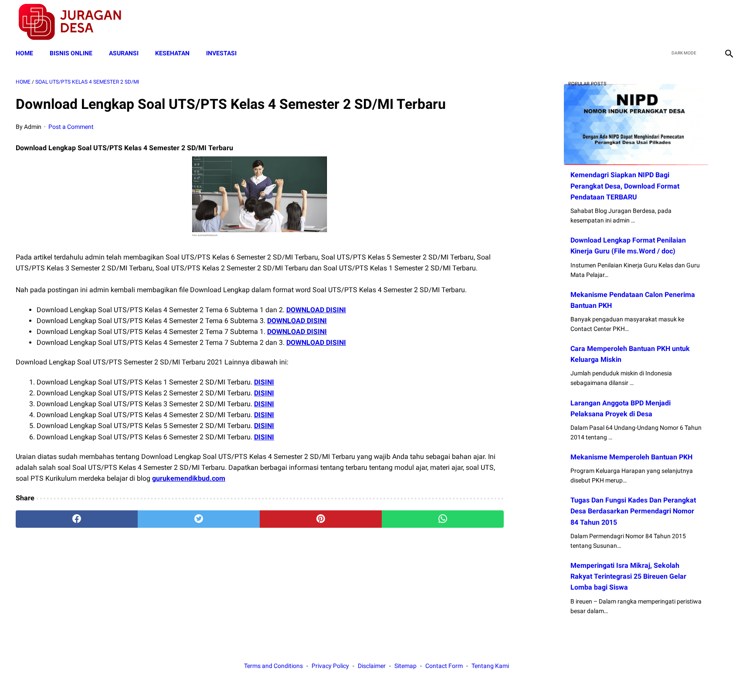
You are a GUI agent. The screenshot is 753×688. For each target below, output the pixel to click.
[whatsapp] (443, 519)
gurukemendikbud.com (188, 478)
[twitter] (687, 22)
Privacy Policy (330, 665)
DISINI (264, 382)
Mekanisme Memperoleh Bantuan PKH (631, 457)
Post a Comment (71, 126)
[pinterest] (321, 519)
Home (24, 53)
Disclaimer (372, 665)
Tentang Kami (490, 665)
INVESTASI (221, 53)
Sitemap (405, 665)
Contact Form (444, 665)
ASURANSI (124, 53)
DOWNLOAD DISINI (316, 310)
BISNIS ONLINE (71, 53)
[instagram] (728, 22)
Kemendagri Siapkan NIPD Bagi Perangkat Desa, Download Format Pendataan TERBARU (624, 186)
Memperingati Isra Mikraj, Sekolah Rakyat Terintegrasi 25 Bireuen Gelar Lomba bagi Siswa (628, 576)
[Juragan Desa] (76, 22)
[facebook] (666, 22)
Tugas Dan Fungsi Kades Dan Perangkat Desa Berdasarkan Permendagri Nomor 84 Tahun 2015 (633, 511)
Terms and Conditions (273, 665)
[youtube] (707, 22)
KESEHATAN (172, 53)
